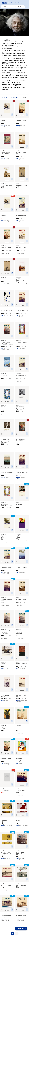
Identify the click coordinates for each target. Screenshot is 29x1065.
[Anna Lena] (7, 361)
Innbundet (3, 125)
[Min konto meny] (15, 2)
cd (19, 252)
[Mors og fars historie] (7, 171)
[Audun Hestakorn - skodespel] (7, 681)
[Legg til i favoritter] (1, 115)
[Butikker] (8, 2)
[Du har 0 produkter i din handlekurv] (19, 2)
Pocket (2, 126)
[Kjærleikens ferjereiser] (7, 806)
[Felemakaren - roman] (7, 265)
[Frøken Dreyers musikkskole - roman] (7, 490)
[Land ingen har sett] (7, 871)
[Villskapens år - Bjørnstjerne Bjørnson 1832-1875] (7, 425)
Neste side (21, 928)
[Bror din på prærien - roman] (7, 553)
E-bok (6, 125)
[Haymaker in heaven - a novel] (7, 458)
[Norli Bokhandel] (4, 2)
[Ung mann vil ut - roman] (7, 106)
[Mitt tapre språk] (7, 776)
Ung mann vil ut (20, 85)
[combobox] (13, 6)
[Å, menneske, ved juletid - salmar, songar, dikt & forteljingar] (7, 138)
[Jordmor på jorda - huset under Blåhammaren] (7, 616)
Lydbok (9, 125)
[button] (12, 2)
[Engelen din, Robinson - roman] (7, 713)
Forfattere (7, 11)
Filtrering (6, 97)
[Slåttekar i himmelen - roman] (7, 585)
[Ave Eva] (7, 392)
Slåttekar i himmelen (16, 65)
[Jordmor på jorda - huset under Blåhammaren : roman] (7, 328)
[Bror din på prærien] (7, 901)
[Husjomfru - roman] (7, 233)
